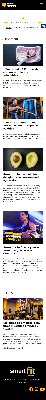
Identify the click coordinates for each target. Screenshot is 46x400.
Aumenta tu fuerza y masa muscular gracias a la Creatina (21, 250)
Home (9, 28)
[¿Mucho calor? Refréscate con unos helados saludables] (23, 55)
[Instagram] (36, 389)
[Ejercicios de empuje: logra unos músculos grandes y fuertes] (23, 308)
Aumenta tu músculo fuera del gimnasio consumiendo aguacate (21, 177)
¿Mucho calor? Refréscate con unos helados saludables (21, 72)
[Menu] (41, 5)
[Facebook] (31, 389)
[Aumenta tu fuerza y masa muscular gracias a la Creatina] (23, 227)
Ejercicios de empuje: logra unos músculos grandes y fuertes (21, 325)
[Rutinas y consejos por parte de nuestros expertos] (9, 5)
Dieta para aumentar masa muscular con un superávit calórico (21, 125)
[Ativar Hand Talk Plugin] (43, 26)
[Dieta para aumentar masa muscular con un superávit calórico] (23, 108)
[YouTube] (42, 389)
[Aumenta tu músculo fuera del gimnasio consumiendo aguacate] (23, 159)
